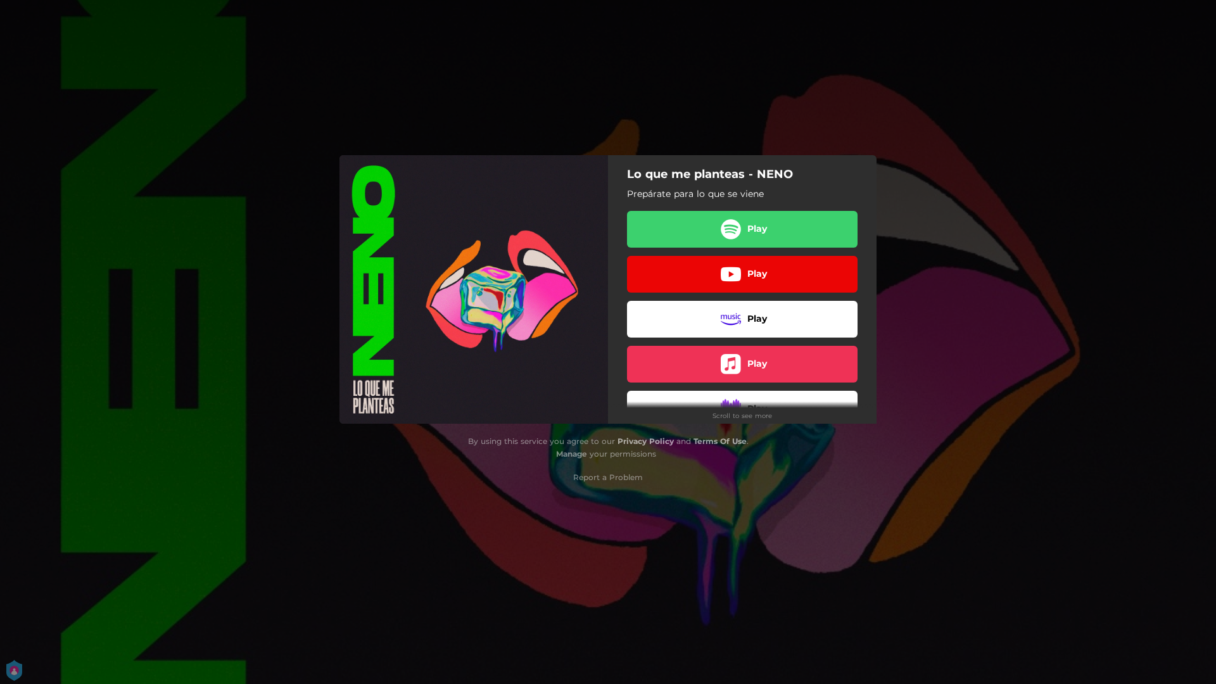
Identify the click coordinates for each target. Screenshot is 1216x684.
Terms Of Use (720, 441)
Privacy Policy (646, 441)
